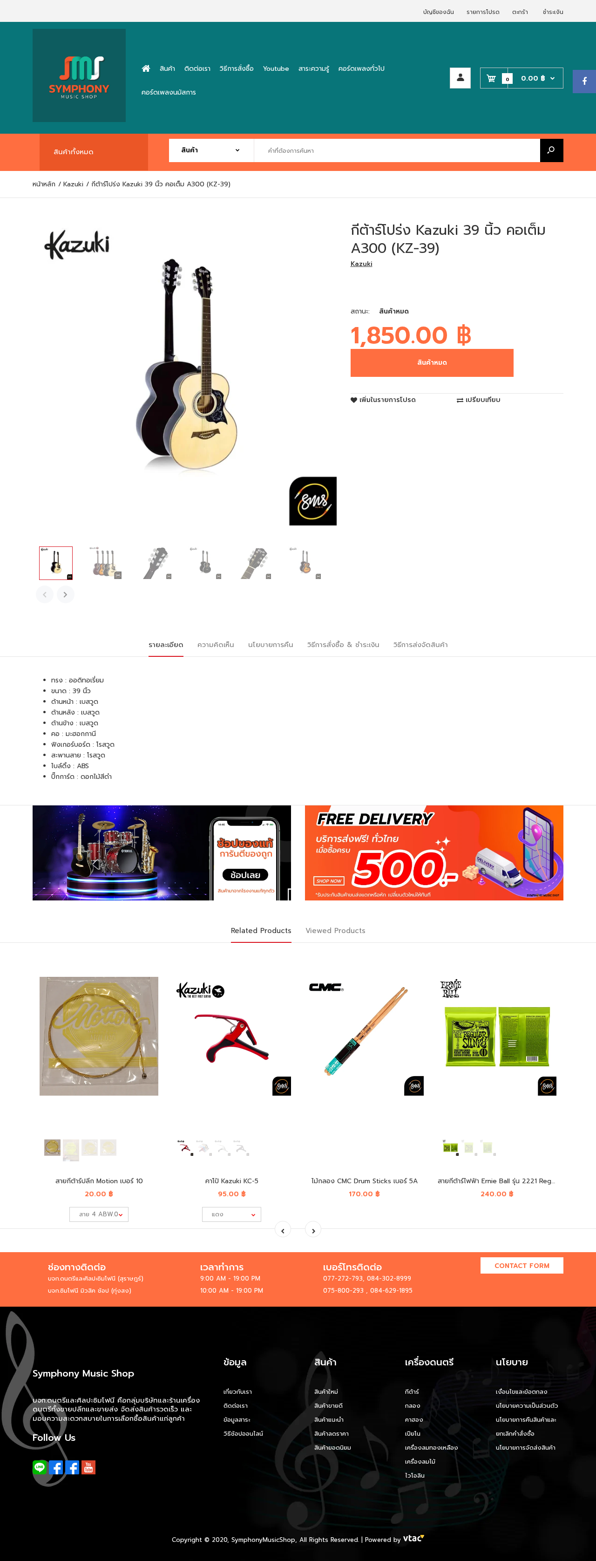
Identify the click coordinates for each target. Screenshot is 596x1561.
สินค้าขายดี (328, 1405)
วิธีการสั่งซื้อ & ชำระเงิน (343, 645)
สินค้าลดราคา (331, 1433)
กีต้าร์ (412, 1391)
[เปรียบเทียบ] (145, 979)
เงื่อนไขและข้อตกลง (522, 1391)
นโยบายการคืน (270, 645)
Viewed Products (335, 931)
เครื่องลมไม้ (420, 1461)
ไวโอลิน (415, 1475)
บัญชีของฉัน (438, 12)
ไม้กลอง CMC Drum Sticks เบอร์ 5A (365, 1181)
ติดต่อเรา (236, 1405)
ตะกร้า (520, 12)
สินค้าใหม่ (326, 1391)
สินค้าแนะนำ (329, 1419)
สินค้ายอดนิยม (332, 1447)
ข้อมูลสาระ (237, 1419)
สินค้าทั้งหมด (74, 152)
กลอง (412, 1405)
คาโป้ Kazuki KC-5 (231, 1181)
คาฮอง (414, 1419)
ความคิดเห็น (215, 645)
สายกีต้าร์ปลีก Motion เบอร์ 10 (99, 1181)
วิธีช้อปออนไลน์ (243, 1433)
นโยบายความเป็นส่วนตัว (527, 1405)
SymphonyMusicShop (263, 1539)
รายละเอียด (166, 645)
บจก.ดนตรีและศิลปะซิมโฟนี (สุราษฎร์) (95, 1278)
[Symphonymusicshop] (79, 120)
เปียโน (412, 1433)
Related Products (261, 931)
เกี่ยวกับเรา (238, 1391)
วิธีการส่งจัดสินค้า (420, 645)
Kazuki (361, 264)
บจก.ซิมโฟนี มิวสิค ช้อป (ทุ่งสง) (89, 1290)
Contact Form (521, 1266)
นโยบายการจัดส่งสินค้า (525, 1447)
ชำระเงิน (553, 12)
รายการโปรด (483, 12)
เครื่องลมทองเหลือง (431, 1447)
